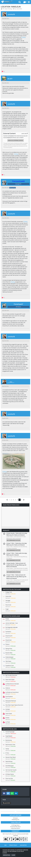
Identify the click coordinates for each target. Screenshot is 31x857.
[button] (28, 2)
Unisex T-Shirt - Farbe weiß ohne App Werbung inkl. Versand (16, 554)
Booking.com (16, 819)
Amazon (16, 818)
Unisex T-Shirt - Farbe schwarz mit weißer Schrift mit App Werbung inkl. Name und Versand (16, 576)
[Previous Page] (7, 500)
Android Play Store (16, 826)
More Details (6, 855)
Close (13, 855)
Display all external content (15, 140)
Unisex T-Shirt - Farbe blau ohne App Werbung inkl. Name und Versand (16, 544)
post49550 (7, 803)
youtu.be (23, 133)
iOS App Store (15, 825)
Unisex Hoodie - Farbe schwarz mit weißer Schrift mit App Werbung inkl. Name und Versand (16, 564)
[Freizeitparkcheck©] (10, 2)
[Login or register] (24, 2)
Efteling (23, 37)
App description (16, 828)
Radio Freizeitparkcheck (11, 505)
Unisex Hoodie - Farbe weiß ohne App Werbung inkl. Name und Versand (16, 534)
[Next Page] (24, 500)
